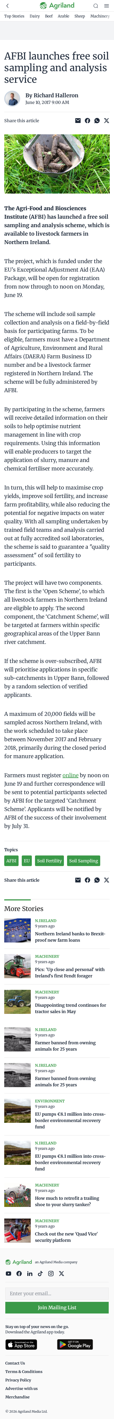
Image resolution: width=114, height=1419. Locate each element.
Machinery (100, 16)
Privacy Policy (18, 1380)
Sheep (79, 16)
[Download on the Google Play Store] (83, 1344)
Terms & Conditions (23, 1371)
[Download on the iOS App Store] (29, 1344)
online (70, 775)
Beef (48, 16)
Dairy (35, 16)
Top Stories (14, 16)
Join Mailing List (57, 1307)
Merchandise (17, 1397)
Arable (63, 16)
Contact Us (15, 1363)
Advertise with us (21, 1388)
